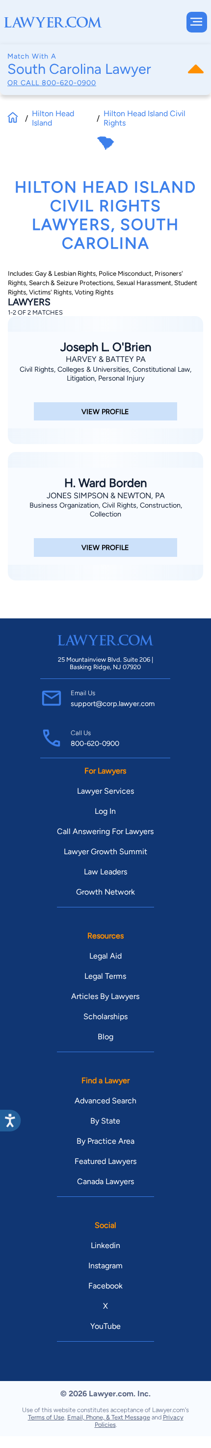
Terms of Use (46, 1417)
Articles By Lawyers (105, 996)
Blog (105, 1036)
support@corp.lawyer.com (113, 703)
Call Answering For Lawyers (105, 831)
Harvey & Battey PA (106, 359)
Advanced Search (105, 1100)
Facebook (105, 1285)
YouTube (105, 1326)
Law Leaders (105, 871)
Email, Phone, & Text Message (108, 1417)
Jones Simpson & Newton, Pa (106, 495)
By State (105, 1121)
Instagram (105, 1265)
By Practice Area (105, 1141)
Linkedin (105, 1245)
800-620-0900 (69, 82)
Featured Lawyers (105, 1161)
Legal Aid (105, 956)
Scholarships (105, 1016)
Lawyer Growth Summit (105, 851)
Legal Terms (105, 976)
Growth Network (105, 892)
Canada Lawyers (105, 1181)
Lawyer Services (105, 791)
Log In (105, 811)
